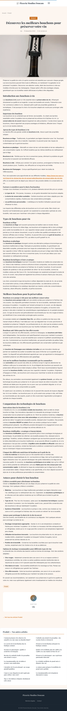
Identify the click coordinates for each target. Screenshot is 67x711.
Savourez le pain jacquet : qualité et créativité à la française (15, 650)
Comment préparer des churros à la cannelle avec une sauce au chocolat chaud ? (17, 639)
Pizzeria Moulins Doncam (30, 3)
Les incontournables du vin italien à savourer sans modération (15, 662)
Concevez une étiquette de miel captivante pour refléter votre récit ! (17, 674)
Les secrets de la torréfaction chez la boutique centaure (15, 644)
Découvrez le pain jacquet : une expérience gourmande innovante (49, 656)
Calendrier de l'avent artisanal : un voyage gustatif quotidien (17, 668)
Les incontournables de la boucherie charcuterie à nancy (47, 674)
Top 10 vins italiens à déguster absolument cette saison (17, 679)
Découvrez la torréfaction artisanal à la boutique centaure (48, 644)
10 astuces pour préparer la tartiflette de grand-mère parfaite (48, 668)
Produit (9, 13)
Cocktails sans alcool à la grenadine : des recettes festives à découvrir (48, 639)
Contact (39, 701)
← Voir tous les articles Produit (12, 617)
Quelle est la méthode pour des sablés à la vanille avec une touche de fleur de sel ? (49, 650)
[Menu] (49, 3)
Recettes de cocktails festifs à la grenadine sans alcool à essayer (17, 656)
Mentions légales (30, 701)
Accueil (4, 13)
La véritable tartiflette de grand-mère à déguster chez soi (48, 662)
